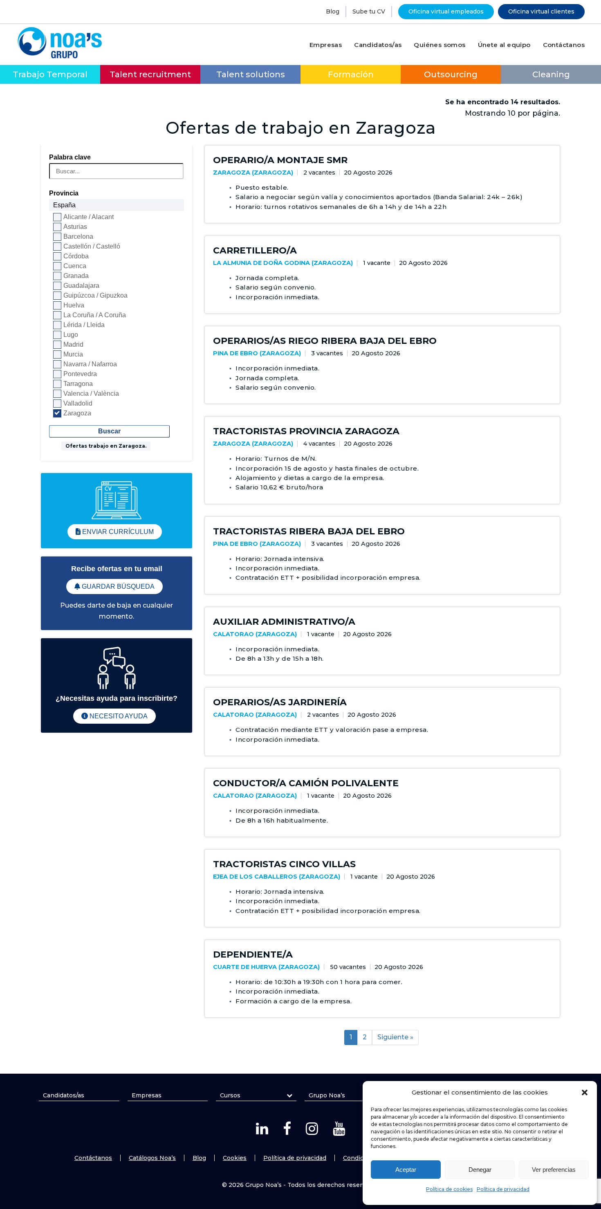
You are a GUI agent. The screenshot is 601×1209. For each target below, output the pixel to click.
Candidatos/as (63, 1095)
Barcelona (78, 236)
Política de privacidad (503, 1189)
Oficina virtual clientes (541, 11)
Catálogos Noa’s (152, 1158)
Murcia (73, 354)
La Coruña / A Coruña (94, 315)
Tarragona (78, 383)
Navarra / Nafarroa (90, 364)
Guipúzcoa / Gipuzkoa (95, 295)
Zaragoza (77, 413)
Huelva (73, 305)
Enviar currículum (117, 531)
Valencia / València (91, 393)
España (64, 205)
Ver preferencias (554, 1169)
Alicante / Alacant (88, 216)
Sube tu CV (368, 11)
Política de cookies (449, 1189)
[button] (585, 1092)
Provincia (63, 193)
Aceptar (405, 1169)
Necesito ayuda (118, 716)
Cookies (235, 1158)
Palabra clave (70, 157)
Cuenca (74, 265)
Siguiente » (395, 1037)
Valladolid (77, 403)
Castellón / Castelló (91, 246)
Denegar (480, 1169)
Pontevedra (80, 373)
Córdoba (76, 256)
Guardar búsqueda (117, 586)
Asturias (75, 226)
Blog (332, 11)
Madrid (73, 344)
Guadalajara (81, 285)
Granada (76, 275)
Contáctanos (93, 1158)
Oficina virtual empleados (446, 11)
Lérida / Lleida (84, 324)
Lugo (70, 334)
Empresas (146, 1095)
